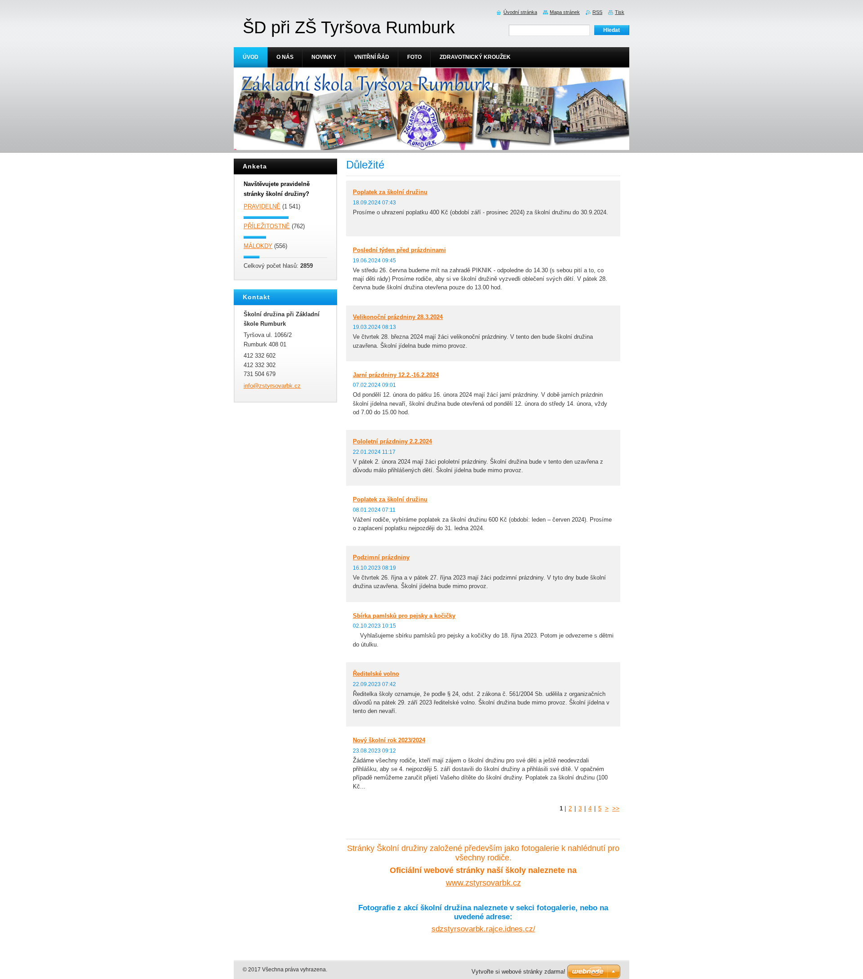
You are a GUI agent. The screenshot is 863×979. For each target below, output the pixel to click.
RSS (597, 12)
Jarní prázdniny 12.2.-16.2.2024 (396, 375)
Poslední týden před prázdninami (399, 250)
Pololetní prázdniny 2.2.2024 (392, 441)
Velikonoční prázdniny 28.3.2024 (398, 317)
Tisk (619, 12)
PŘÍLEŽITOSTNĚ (267, 226)
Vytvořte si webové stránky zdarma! (518, 971)
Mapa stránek (565, 12)
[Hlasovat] (285, 217)
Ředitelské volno (376, 673)
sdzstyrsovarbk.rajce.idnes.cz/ (483, 929)
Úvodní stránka (520, 12)
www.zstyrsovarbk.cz (483, 882)
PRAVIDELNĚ (262, 206)
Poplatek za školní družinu (390, 192)
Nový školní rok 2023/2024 (389, 740)
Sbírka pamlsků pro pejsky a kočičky (404, 615)
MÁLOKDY (258, 246)
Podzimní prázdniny (381, 557)
